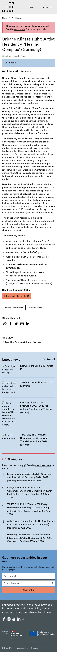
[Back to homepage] (8, 11)
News (31, 7)
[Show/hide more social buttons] (23, 619)
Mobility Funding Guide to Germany (24, 342)
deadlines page (43, 465)
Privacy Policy (8, 648)
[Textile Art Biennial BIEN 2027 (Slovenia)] (28, 389)
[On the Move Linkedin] (19, 620)
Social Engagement (35, 307)
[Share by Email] (22, 325)
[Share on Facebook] (10, 325)
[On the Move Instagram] (9, 620)
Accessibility (22, 648)
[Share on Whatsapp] (5, 325)
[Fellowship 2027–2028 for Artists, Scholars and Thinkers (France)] (28, 415)
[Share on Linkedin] (27, 325)
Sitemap (34, 648)
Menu (45, 7)
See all (50, 359)
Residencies (17, 18)
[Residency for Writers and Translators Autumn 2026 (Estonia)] (28, 441)
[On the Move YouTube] (14, 620)
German (24, 71)
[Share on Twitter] (16, 325)
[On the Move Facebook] (4, 620)
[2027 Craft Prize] (28, 370)
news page (19, 29)
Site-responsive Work (13, 307)
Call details (10, 63)
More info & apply (15, 296)
